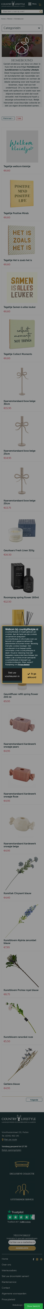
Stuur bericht (33, 1306)
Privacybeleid (23, 665)
